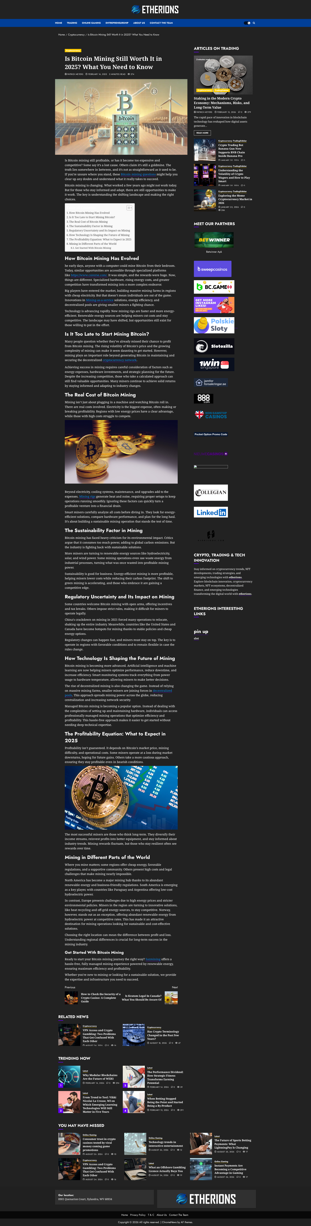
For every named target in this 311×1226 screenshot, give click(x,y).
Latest (85, 1071)
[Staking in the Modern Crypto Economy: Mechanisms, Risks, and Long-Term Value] (223, 75)
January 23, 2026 (230, 207)
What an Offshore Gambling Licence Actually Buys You (167, 1169)
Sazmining (153, 959)
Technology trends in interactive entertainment (166, 1143)
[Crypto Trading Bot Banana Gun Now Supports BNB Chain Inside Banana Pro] (205, 150)
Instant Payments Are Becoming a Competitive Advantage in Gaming (230, 1169)
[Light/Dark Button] (247, 23)
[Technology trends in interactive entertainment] (135, 1144)
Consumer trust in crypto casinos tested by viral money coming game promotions (99, 1144)
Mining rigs (87, 496)
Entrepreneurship (117, 22)
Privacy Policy (137, 1215)
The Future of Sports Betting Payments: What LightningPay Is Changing (232, 1143)
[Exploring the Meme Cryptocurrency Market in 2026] (205, 200)
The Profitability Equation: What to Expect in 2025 (100, 239)
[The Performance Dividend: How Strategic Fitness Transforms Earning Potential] (134, 1077)
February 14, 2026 (95, 1083)
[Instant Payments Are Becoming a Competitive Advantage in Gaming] (201, 1169)
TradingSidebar (222, 90)
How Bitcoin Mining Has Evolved (89, 213)
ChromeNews (169, 1222)
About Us (139, 22)
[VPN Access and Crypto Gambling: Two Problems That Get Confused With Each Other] (69, 1035)
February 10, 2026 (159, 1110)
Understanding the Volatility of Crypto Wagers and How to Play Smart (234, 176)
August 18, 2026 (158, 1043)
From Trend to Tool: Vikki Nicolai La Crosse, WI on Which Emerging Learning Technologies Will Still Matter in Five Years (100, 1105)
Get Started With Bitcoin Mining (93, 247)
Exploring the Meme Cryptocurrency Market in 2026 (235, 199)
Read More (202, 132)
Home (58, 22)
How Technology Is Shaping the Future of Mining (99, 235)
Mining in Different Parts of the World (92, 244)
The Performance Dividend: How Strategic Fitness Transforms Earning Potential (165, 1077)
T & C (151, 1215)
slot (196, 638)
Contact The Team (161, 22)
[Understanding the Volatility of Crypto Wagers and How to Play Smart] (205, 175)
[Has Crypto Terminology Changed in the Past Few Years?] (134, 1035)
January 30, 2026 (230, 160)
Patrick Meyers (75, 74)
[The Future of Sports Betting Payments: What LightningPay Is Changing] (201, 1144)
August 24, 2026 (94, 1045)
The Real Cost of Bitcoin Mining (88, 221)
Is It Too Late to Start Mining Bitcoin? (92, 217)
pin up (201, 631)
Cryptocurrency (73, 50)
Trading (72, 22)
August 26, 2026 (94, 1154)
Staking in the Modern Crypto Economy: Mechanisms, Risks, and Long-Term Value (222, 103)
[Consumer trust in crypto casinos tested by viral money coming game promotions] (69, 1144)
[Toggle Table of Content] (127, 208)
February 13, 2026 (226, 112)
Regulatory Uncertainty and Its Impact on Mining (99, 230)
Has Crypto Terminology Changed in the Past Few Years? (163, 1035)
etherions (245, 594)
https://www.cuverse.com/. (89, 275)
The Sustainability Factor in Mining (91, 226)
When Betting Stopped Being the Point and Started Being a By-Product (165, 1102)
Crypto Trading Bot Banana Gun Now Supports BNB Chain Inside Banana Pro (231, 150)
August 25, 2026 (225, 1152)
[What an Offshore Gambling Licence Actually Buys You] (135, 1169)
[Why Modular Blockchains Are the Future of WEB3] (69, 1077)
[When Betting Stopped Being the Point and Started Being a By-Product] (134, 1102)
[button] (254, 23)
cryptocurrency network (120, 360)
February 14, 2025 (97, 74)
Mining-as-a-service (100, 300)
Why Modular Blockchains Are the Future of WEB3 (100, 1076)
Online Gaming (91, 22)
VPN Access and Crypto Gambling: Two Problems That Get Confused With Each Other (99, 1035)
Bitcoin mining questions (138, 174)
